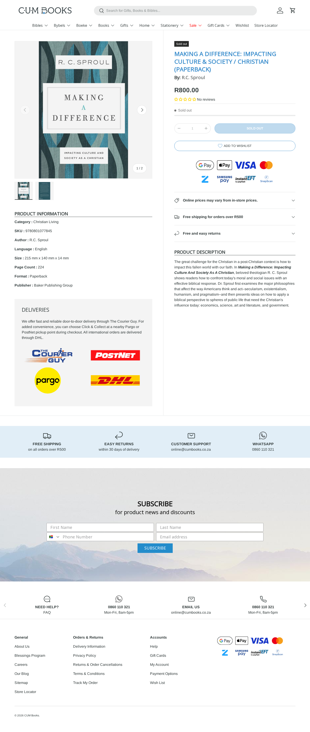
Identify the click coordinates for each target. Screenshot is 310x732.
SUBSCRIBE (155, 548)
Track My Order (85, 683)
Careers (21, 664)
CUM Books (31, 715)
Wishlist (242, 25)
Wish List (157, 683)
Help (154, 646)
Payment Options (164, 674)
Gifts (124, 25)
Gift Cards (216, 25)
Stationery (169, 25)
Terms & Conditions (89, 674)
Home (144, 25)
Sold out (255, 128)
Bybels (59, 25)
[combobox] (175, 10)
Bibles (37, 25)
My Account (159, 664)
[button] (293, 10)
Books (103, 25)
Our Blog (22, 674)
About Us (22, 646)
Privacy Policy (84, 655)
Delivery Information (89, 646)
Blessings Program (30, 655)
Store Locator (266, 25)
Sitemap (21, 683)
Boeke (81, 25)
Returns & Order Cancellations (97, 664)
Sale (193, 25)
